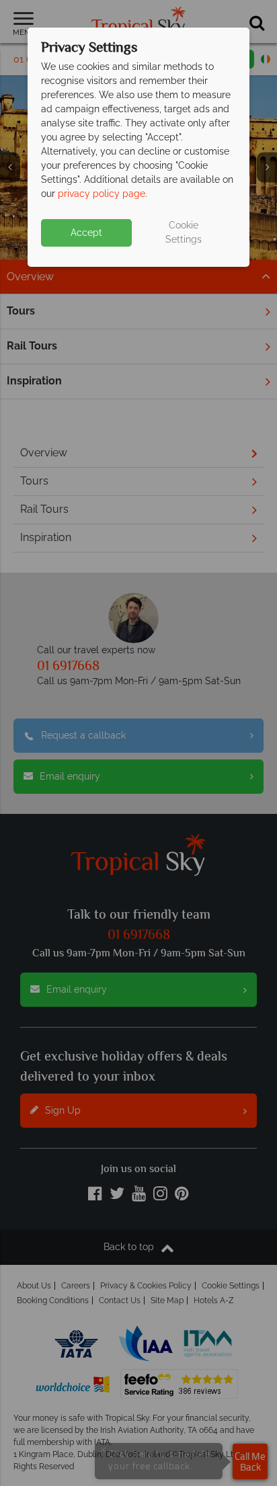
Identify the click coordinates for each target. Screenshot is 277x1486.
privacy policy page (101, 193)
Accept (86, 232)
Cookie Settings (183, 232)
